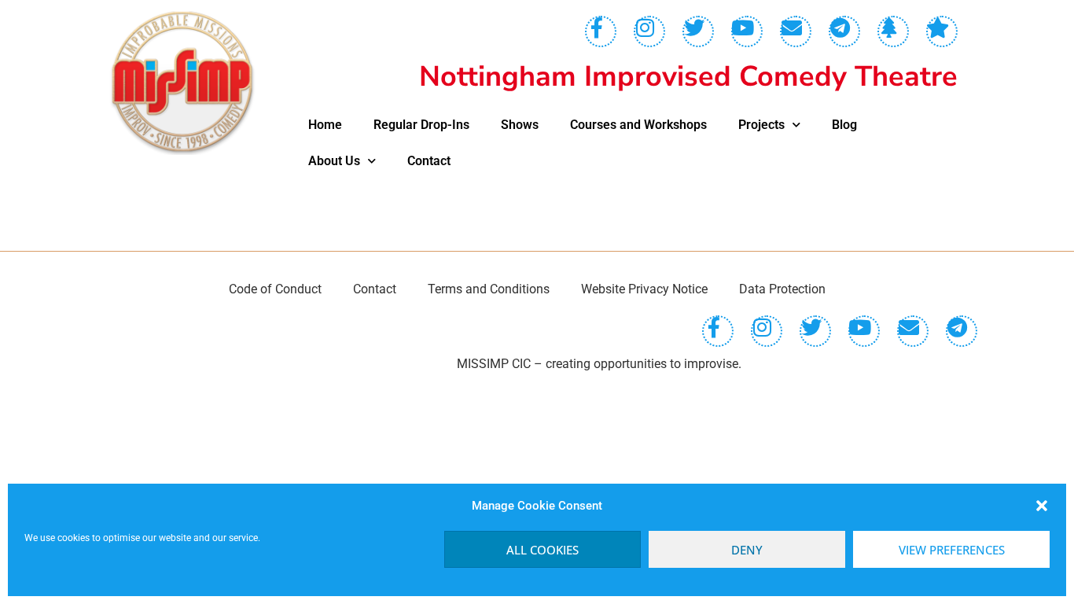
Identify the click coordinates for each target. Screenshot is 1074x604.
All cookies (542, 550)
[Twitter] (698, 31)
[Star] (942, 31)
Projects (761, 124)
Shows (520, 124)
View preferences (952, 550)
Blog (844, 124)
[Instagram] (649, 31)
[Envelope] (795, 31)
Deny (747, 550)
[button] (1042, 506)
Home (325, 124)
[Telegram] (844, 31)
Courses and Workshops (638, 124)
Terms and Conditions (489, 289)
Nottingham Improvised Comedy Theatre (688, 76)
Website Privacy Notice (644, 289)
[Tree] (893, 31)
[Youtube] (747, 31)
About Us (334, 160)
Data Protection (782, 289)
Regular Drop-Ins (421, 124)
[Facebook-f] (600, 31)
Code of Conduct (275, 289)
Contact (429, 160)
